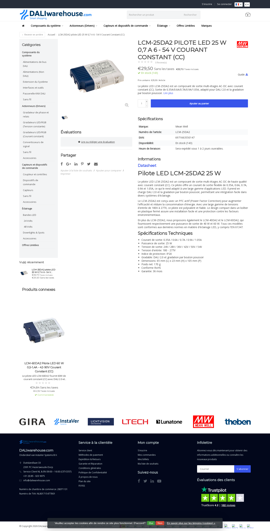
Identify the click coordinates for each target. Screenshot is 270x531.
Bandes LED (29, 215)
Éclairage (162, 25)
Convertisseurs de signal (33, 144)
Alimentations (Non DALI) (33, 74)
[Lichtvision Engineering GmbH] (101, 421)
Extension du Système (35, 81)
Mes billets (143, 459)
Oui (151, 523)
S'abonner (242, 469)
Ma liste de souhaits (148, 463)
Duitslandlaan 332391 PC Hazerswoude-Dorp (38, 465)
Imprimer (66, 173)
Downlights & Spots (33, 232)
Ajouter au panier (199, 103)
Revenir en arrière (33, 34)
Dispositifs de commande (30, 182)
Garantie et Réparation (90, 463)
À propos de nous (88, 476)
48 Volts (28, 226)
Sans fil (27, 99)
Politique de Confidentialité (93, 472)
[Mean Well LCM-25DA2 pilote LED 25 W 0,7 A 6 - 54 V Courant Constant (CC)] (24, 273)
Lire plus (168, 93)
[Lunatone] (169, 421)
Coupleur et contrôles (35, 174)
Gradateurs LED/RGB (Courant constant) (34, 134)
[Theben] (238, 421)
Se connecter (224, 4)
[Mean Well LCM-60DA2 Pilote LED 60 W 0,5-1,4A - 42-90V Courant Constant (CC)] (44, 330)
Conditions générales (90, 468)
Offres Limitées (186, 25)
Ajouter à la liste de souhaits (76, 170)
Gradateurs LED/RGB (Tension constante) (34, 124)
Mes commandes (147, 454)
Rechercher (190, 14)
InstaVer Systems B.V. (46, 455)
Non (160, 523)
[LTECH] (135, 421)
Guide (241, 74)
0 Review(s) (161, 62)
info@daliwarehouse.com (36, 480)
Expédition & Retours (89, 459)
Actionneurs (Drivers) (82, 25)
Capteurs (28, 190)
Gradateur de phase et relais (36, 114)
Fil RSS (82, 485)
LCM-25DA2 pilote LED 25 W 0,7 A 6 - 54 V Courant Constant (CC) (44, 270)
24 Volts (28, 220)
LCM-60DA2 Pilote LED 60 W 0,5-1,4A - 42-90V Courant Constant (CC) (44, 367)
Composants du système (46, 25)
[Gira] (32, 421)
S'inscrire (207, 4)
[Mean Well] (241, 44)
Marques (206, 25)
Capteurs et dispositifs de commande (126, 25)
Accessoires (29, 158)
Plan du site (85, 481)
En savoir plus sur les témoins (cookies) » (191, 523)
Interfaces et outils (33, 87)
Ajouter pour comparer (108, 170)
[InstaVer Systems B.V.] (67, 421)
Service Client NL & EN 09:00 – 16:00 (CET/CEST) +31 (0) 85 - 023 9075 (47, 474)
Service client (85, 450)
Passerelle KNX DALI (34, 93)
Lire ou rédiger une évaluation (98, 141)
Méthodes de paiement (91, 454)
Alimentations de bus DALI (34, 64)
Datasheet (147, 165)
